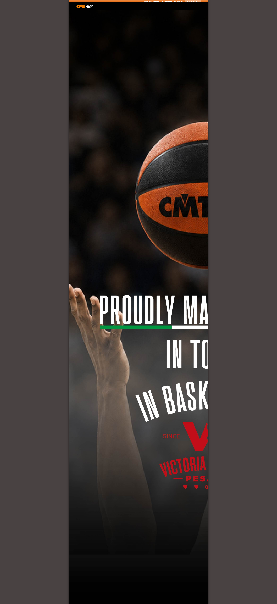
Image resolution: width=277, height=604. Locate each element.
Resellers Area (179, 1)
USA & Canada (156, 1)
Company (113, 7)
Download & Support (153, 7)
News (138, 7)
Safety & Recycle (166, 7)
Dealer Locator (130, 7)
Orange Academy (196, 7)
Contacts (186, 7)
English (170, 1)
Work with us (177, 7)
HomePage (106, 7)
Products (121, 7)
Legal (143, 7)
